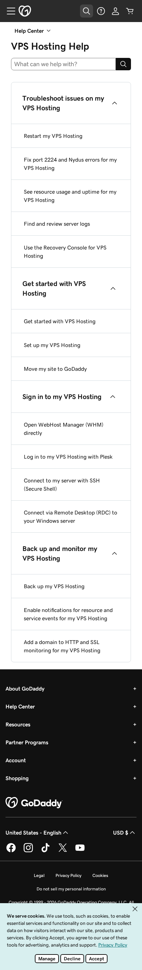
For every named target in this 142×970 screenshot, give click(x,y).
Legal (39, 875)
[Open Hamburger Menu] (8, 11)
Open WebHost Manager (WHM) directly (63, 429)
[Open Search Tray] (86, 11)
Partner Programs (27, 742)
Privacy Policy (68, 875)
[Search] (123, 64)
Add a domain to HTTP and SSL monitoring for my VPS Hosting (62, 646)
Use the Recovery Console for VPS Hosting (65, 251)
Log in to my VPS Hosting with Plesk (68, 456)
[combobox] (63, 64)
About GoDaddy (25, 688)
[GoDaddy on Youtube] (79, 851)
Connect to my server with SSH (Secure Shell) (62, 484)
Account (16, 760)
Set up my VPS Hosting (52, 345)
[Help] (101, 11)
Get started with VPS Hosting (59, 321)
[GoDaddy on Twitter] (62, 851)
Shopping (17, 778)
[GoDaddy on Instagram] (28, 851)
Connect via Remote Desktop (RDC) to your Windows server (70, 516)
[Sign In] (115, 11)
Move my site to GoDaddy (55, 368)
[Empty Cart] (130, 11)
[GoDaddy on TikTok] (45, 851)
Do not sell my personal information (71, 889)
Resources (18, 724)
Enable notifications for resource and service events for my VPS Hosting (68, 614)
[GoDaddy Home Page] (34, 803)
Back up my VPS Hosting (54, 586)
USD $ (120, 832)
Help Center (20, 706)
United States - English (33, 832)
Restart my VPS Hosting (53, 136)
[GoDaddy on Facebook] (11, 851)
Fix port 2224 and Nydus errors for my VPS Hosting (70, 164)
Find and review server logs (57, 223)
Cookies (100, 875)
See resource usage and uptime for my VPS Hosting (70, 196)
